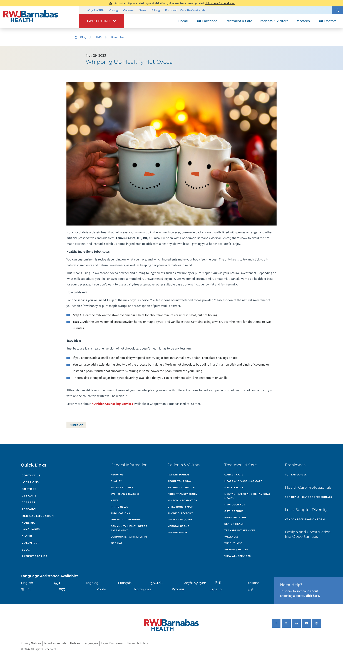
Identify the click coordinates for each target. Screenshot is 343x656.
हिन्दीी (218, 583)
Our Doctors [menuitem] (327, 21)
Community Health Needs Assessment (129, 528)
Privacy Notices (31, 643)
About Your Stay (180, 481)
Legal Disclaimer (112, 643)
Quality (116, 481)
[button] (337, 10)
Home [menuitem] (183, 21)
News (142, 10)
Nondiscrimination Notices (62, 643)
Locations (30, 482)
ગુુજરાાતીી (156, 583)
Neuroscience (234, 504)
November (118, 37)
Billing (155, 10)
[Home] (39, 17)
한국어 (26, 589)
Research (30, 509)
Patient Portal (179, 474)
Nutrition (76, 425)
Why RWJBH (95, 10)
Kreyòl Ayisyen (194, 583)
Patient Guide (178, 532)
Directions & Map (180, 506)
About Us (117, 474)
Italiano (253, 583)
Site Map (117, 543)
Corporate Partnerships (129, 536)
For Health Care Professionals (185, 10)
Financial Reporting (126, 519)
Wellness (231, 536)
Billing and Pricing (182, 487)
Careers (128, 10)
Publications (120, 513)
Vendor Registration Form (305, 519)
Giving (113, 10)
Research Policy (137, 643)
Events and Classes (125, 494)
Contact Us (31, 475)
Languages (31, 529)
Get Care (29, 495)
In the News (119, 506)
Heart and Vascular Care (243, 481)
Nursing (28, 522)
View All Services (237, 556)
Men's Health (233, 487)
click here (312, 596)
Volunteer (31, 542)
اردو (250, 589)
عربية (57, 583)
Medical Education (38, 516)
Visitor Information (183, 500)
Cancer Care (233, 474)
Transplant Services (239, 530)
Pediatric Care (235, 517)
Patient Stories (35, 556)
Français (124, 583)
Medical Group (179, 526)
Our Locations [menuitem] (206, 21)
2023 (98, 37)
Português (142, 589)
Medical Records (180, 519)
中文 (62, 589)
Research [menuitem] (303, 21)
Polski (101, 589)
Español (216, 589)
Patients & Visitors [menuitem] (274, 21)
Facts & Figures (122, 487)
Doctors (29, 489)
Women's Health (236, 549)
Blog (83, 37)
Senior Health (234, 524)
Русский (178, 589)
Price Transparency (183, 494)
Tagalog (92, 583)
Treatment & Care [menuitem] (238, 21)
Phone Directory (180, 513)
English (27, 583)
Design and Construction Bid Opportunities (308, 534)
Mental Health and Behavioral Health (247, 496)
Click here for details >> (220, 3)
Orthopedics (233, 511)
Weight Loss (233, 543)
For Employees (296, 474)
